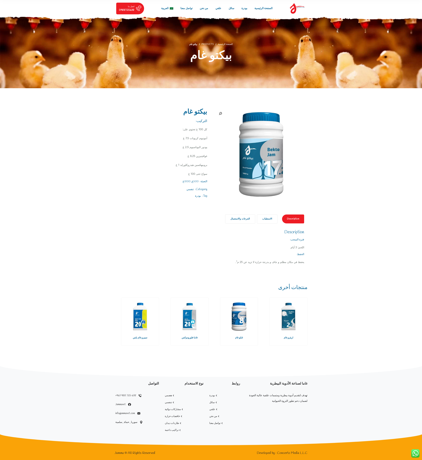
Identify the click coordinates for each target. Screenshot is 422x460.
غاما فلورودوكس (190, 337)
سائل (231, 8)
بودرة (244, 8)
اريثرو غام (288, 337)
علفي (218, 8)
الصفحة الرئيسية (263, 8)
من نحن (204, 8)
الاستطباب (267, 218)
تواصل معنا (187, 8)
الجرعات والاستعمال (240, 218)
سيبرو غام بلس (140, 337)
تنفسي (190, 189)
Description (293, 218)
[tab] (293, 219)
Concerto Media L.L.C (292, 453)
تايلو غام (239, 337)
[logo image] (297, 8)
